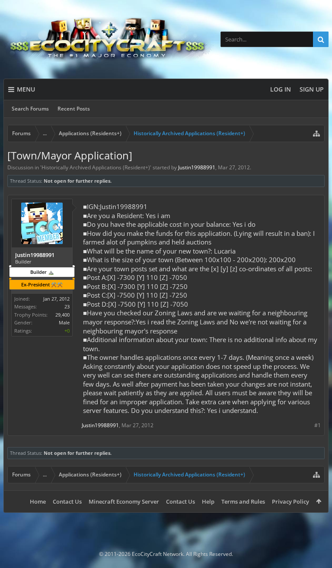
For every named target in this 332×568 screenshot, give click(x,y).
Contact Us (67, 501)
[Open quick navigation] (316, 133)
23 (67, 306)
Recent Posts (73, 108)
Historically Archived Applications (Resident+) (96, 167)
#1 (317, 425)
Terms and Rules (243, 501)
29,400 (62, 314)
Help (208, 501)
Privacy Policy (290, 501)
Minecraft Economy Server (124, 501)
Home (38, 501)
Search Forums (30, 108)
